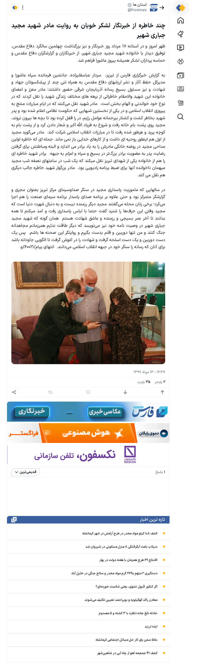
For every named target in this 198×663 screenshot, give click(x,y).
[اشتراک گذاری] (14, 392)
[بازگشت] (162, 7)
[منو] (23, 7)
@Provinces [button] (137, 10)
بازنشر (160, 382)
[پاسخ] (88, 392)
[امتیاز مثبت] (162, 392)
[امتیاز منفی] (125, 392)
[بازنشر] (50, 392)
